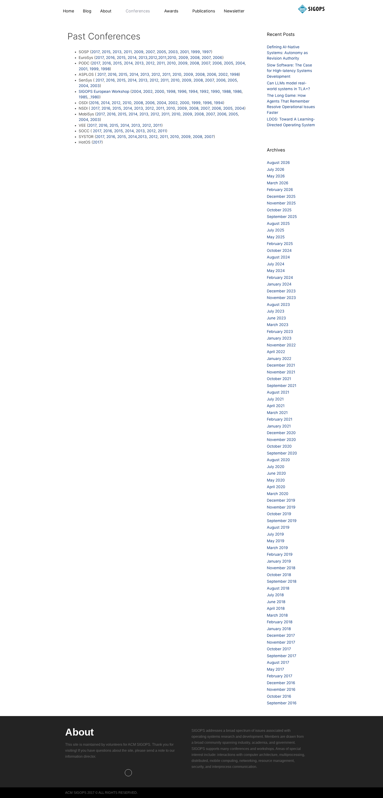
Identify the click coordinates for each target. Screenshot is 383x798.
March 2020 (277, 493)
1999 (195, 52)
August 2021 (278, 392)
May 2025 (276, 237)
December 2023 (281, 291)
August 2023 (278, 304)
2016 (110, 57)
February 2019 (280, 554)
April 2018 (276, 608)
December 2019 (281, 500)
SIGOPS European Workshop (104, 91)
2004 (240, 63)
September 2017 (281, 656)
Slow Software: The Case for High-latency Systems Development (289, 71)
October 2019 (279, 514)
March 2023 (277, 324)
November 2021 (281, 372)
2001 (184, 52)
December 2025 (281, 196)
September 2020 (282, 453)
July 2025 (275, 230)
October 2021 (279, 379)
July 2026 (275, 169)
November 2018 (281, 568)
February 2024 (280, 277)
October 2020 (279, 446)
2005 (161, 52)
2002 (223, 74)
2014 (132, 57)
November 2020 (281, 439)
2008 (194, 57)
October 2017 (279, 649)
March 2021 (277, 412)
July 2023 (275, 311)
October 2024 (279, 250)
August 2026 (278, 162)
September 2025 (282, 216)
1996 (182, 91)
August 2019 (278, 527)
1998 (105, 69)
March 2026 (277, 183)
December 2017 (281, 635)
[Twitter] (128, 772)
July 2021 (275, 399)
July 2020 (275, 466)
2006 (217, 57)
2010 (171, 57)
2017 (95, 52)
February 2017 (279, 676)
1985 (83, 97)
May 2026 (276, 176)
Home (68, 11)
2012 (153, 57)
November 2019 (281, 507)
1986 (237, 91)
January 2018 (279, 629)
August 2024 (278, 257)
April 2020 (276, 487)
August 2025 (278, 223)
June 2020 (276, 473)
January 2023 (279, 338)
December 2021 (281, 365)
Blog (87, 11)
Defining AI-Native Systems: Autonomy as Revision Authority (287, 52)
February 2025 (280, 243)
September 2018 (281, 581)
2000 (159, 91)
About (105, 11)
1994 (193, 91)
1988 (226, 91)
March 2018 (277, 615)
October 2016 (279, 696)
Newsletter (234, 11)
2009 (138, 52)
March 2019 (277, 548)
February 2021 (279, 419)
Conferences (138, 11)
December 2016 (281, 683)
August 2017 (278, 662)
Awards (171, 11)
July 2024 (275, 264)
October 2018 (279, 575)
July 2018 (275, 595)
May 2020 (276, 480)
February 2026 (280, 189)
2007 (150, 52)
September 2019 (282, 520)
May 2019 (275, 541)
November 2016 (281, 689)
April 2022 (276, 351)
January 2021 (279, 426)
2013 (117, 52)
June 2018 (276, 602)
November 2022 (281, 345)
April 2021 (276, 406)
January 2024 (279, 284)
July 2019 (275, 534)
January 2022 (279, 358)
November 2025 (281, 203)
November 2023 (281, 297)
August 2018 (278, 588)
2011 (128, 52)
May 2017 (275, 669)
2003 (173, 52)
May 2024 (276, 270)
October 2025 (279, 210)
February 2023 (280, 331)
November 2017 (281, 642)
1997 (206, 52)
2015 (106, 52)
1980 (94, 97)
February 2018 (279, 622)
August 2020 (278, 460)
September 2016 (282, 703)
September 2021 (281, 385)
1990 (215, 91)
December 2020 (281, 433)
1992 (204, 91)
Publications (203, 11)
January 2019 (279, 561)
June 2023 (276, 318)
